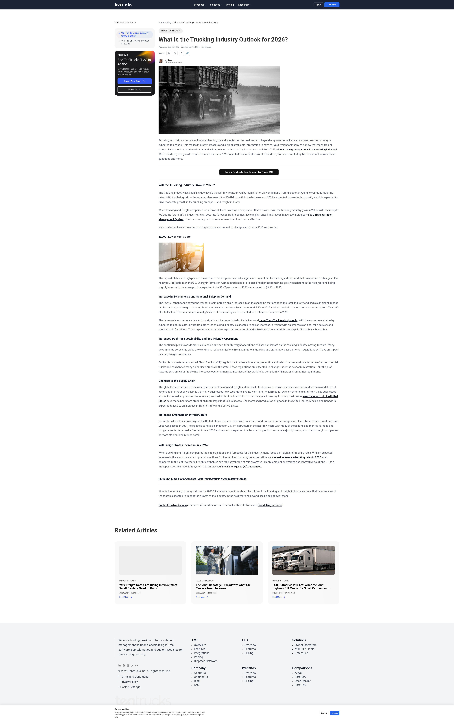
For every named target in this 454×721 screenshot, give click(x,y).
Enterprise (301, 653)
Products (199, 4)
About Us (200, 673)
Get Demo (332, 5)
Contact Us (201, 677)
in (169, 53)
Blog (169, 22)
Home (161, 22)
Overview (200, 645)
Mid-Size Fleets (304, 649)
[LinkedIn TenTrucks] (119, 665)
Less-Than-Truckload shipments (278, 320)
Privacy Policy (129, 682)
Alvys (298, 673)
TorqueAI (300, 677)
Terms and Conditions (134, 676)
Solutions (215, 4)
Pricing (230, 4)
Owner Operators (305, 645)
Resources (244, 4)
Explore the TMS (135, 89)
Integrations (201, 653)
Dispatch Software (205, 661)
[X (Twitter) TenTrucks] (132, 665)
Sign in (318, 5)
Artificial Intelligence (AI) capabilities (239, 466)
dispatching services (270, 505)
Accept (335, 713)
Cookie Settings (130, 687)
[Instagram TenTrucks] (128, 665)
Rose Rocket (303, 681)
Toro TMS (301, 685)
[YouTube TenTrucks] (136, 665)
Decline (324, 713)
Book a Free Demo (132, 81)
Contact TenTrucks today (173, 505)
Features (199, 649)
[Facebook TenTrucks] (124, 665)
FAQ (196, 685)
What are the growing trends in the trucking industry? (306, 149)
